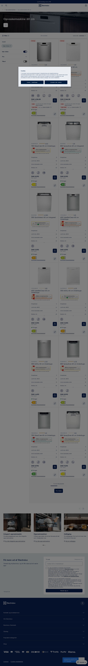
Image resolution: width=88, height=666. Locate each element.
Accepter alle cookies (56, 82)
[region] (44, 77)
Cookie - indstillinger (32, 82)
